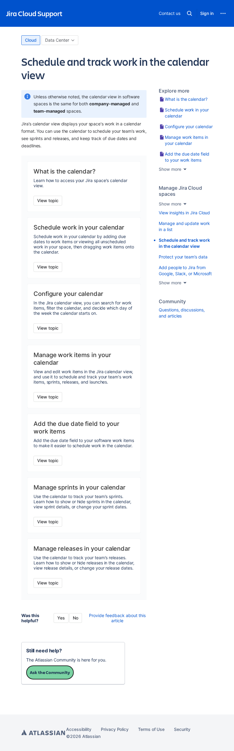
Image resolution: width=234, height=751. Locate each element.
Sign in (207, 13)
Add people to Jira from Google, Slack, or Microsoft (185, 270)
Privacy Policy (115, 729)
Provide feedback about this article (117, 618)
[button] (189, 13)
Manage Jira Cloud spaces (180, 191)
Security (182, 729)
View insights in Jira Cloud (184, 212)
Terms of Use (151, 729)
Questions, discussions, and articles (181, 312)
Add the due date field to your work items (187, 157)
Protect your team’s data (183, 256)
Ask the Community (50, 672)
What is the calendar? (186, 99)
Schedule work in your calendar (187, 112)
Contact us (169, 13)
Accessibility (78, 729)
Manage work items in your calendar (186, 140)
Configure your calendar (188, 126)
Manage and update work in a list (184, 226)
